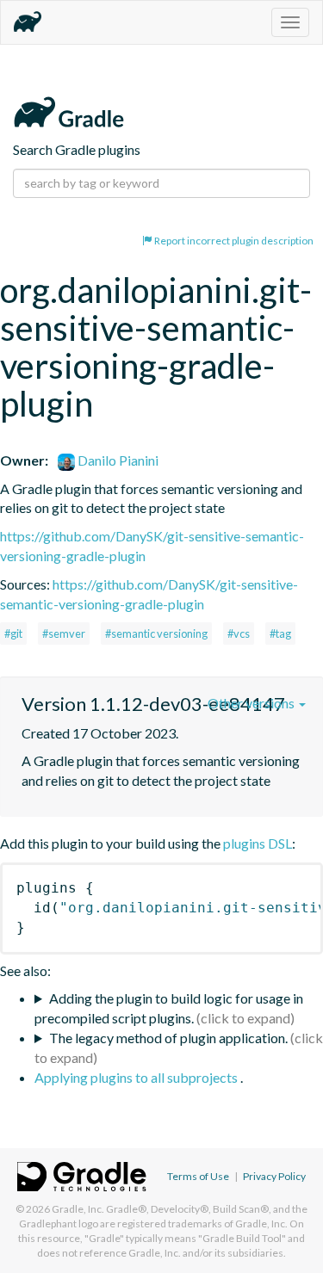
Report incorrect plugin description (233, 240)
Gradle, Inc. (78, 1208)
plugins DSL (257, 843)
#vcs (238, 633)
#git (13, 633)
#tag (280, 633)
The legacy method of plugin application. (168, 1037)
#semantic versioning (156, 633)
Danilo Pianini (116, 460)
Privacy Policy (274, 1176)
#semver (63, 633)
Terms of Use (198, 1176)
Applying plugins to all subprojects (137, 1077)
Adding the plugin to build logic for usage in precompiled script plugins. (168, 1008)
